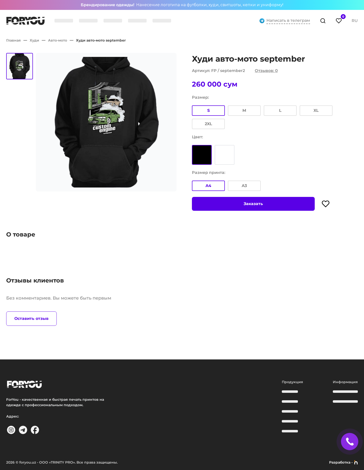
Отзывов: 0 (266, 70)
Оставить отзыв (31, 318)
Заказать (253, 203)
